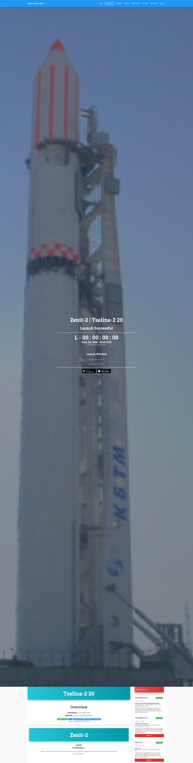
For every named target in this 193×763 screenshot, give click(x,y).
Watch (150, 735)
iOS (163, 3)
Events (126, 3)
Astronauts (136, 3)
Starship (118, 3)
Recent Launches (141, 689)
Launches (109, 3)
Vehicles (145, 3)
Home (101, 3)
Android (155, 3)
